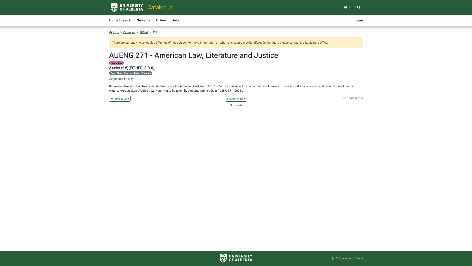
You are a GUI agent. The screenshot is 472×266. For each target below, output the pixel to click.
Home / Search (120, 20)
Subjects (143, 20)
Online (161, 20)
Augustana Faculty (121, 79)
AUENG (144, 32)
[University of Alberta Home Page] (127, 7)
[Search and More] (357, 7)
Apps (116, 32)
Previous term (121, 98)
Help (175, 20)
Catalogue (160, 7)
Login (359, 20)
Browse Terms (235, 98)
